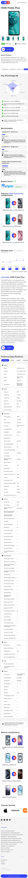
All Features (5, 360)
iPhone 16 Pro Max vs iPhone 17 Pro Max (9, 844)
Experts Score (20, 69)
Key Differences (5, 69)
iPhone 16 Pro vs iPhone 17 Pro (7, 849)
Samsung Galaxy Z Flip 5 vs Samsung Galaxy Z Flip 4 (11, 838)
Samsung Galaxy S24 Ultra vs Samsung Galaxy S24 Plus (12, 834)
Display (18, 360)
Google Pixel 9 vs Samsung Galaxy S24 (8, 836)
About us (2, 861)
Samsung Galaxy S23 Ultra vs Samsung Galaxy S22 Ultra (12, 842)
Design (12, 360)
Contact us (3, 863)
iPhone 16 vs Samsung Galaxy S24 (7, 830)
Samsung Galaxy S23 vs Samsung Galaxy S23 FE (10, 832)
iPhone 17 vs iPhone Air (5, 851)
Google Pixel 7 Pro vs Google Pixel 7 (8, 846)
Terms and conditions (5, 869)
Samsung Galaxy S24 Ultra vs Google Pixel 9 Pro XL (11, 840)
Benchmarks (12, 69)
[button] (12, 827)
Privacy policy (4, 868)
